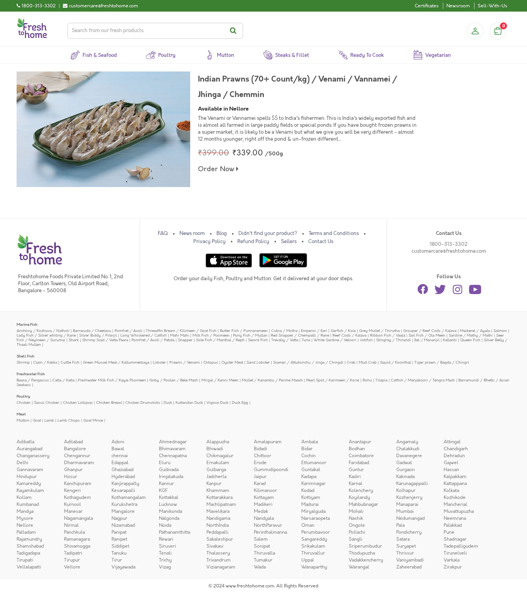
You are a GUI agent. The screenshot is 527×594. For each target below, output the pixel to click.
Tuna (306, 340)
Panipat (119, 532)
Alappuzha (217, 442)
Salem (261, 539)
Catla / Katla (63, 380)
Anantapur (360, 442)
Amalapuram (268, 442)
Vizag (165, 567)
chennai (119, 456)
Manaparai (407, 504)
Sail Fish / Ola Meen (427, 335)
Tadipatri (73, 553)
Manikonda (170, 511)
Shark (74, 340)
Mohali (356, 511)
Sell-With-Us (492, 6)
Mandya (25, 511)
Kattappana (455, 483)
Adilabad (73, 442)
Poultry (23, 396)
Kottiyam (310, 497)
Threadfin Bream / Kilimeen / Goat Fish (181, 331)
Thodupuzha (362, 553)
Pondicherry (409, 532)
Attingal (452, 442)
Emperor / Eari (314, 331)
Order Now (217, 169)
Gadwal (404, 463)
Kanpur (213, 483)
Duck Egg (240, 402)
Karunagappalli (412, 483)
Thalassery (218, 553)
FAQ (163, 233)
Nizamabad (123, 525)
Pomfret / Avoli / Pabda (153, 340)
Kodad (307, 490)
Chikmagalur (219, 456)
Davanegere (409, 456)
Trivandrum (218, 560)
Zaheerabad (409, 567)
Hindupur (27, 476)
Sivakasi (214, 546)
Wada (260, 567)
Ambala (309, 442)
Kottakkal (168, 497)
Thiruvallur (313, 553)
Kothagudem (77, 497)
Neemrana (455, 518)
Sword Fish (258, 340)
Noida (165, 525)
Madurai (310, 504)
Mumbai (405, 511)
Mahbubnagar (363, 504)
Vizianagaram (220, 567)
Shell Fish (25, 356)
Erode (260, 463)
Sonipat (262, 546)
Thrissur (405, 553)
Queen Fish (470, 340)
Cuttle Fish (70, 362)
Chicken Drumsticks (142, 402)
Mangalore (123, 511)
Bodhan (357, 449)
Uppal (307, 560)
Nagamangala (78, 518)
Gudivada (169, 469)
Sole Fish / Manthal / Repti (220, 340)
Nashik (356, 518)
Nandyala (264, 518)
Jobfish (366, 340)
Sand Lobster (258, 362)
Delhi (22, 463)
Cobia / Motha (284, 331)
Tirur (116, 560)
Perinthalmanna (270, 532)
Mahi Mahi (179, 335)
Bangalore (75, 449)
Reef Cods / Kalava (350, 335)
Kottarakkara (219, 497)
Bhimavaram (172, 449)
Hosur (70, 476)
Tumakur (263, 560)
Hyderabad (123, 476)
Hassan (451, 469)
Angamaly (407, 442)
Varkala (451, 560)
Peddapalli (217, 532)
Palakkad (453, 525)
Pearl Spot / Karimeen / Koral (332, 380)
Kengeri (72, 490)
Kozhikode (455, 497)
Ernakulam (217, 463)
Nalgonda (169, 518)
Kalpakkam (455, 476)
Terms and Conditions (334, 233)
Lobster (159, 362)
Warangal (359, 567)
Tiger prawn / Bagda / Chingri (441, 362)
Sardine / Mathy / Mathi (471, 335)
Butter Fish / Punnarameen (244, 331)
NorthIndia (217, 525)
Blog (221, 233)
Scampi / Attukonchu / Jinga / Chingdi (308, 362)
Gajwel (451, 463)
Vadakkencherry (366, 560)
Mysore (25, 518)
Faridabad (359, 463)
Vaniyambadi (410, 560)
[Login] (474, 30)
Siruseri (167, 546)
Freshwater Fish (31, 374)
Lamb (49, 420)
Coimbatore (361, 456)
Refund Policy (253, 241)
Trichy (165, 560)
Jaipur (260, 476)
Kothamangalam (128, 497)
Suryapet (406, 546)
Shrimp (23, 362)
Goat (37, 420)
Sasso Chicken (46, 402)
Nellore (25, 525)
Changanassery (33, 456)
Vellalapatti (29, 567)
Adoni (117, 442)
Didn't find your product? (267, 233)
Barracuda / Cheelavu (92, 331)
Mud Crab (368, 362)
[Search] (234, 30)
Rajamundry (29, 539)
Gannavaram (30, 469)
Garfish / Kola (343, 331)
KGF (163, 490)
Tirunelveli (455, 553)
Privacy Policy (209, 241)
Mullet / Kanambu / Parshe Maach (272, 380)
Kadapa (308, 476)
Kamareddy (29, 483)
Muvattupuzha (459, 511)
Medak (261, 511)
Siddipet (120, 546)
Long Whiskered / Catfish (143, 335)
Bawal (117, 449)
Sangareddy (314, 539)
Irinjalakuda (171, 476)
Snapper (185, 340)
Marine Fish (27, 324)
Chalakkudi (407, 449)
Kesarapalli (123, 490)
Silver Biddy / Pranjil (98, 335)
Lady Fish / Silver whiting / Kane (46, 335)
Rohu (367, 380)
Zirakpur (453, 567)
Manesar (73, 511)
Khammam (217, 490)
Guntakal (310, 469)
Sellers (289, 241)
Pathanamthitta (174, 532)
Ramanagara (77, 539)
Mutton (23, 420)
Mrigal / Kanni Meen (219, 380)
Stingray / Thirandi (393, 340)
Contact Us (320, 241)
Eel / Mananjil (426, 340)
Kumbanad (28, 504)
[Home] (32, 20)
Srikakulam (313, 546)
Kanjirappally (125, 483)
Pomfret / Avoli (128, 331)
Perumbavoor (315, 532)
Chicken (23, 402)
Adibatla (25, 442)
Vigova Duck (217, 402)
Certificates (427, 6)
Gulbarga (216, 469)
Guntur (356, 469)
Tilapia (381, 380)
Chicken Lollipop (78, 402)
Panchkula (74, 532)
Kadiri (355, 476)
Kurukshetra (124, 504)
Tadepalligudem (461, 546)
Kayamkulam (30, 490)
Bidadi (260, 449)
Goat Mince (93, 420)
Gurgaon (405, 469)
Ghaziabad (122, 469)
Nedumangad (410, 518)
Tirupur (72, 560)
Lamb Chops (68, 420)
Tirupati (25, 560)
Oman (307, 525)
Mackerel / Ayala (475, 331)
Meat (21, 414)
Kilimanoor (265, 490)
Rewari (166, 539)
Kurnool (72, 504)
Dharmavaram (79, 463)
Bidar (306, 449)
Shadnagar (455, 539)
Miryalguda (313, 511)
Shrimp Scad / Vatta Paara (105, 340)
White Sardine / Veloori (335, 340)
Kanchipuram (77, 483)
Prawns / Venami (184, 362)
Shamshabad (30, 546)
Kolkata (451, 490)
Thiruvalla (264, 553)
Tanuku (119, 553)
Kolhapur (406, 490)
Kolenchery (361, 490)
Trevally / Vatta (284, 340)
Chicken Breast (109, 402)
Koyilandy (359, 497)
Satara (403, 539)
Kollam (24, 497)
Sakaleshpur (219, 539)
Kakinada (405, 476)
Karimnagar (313, 483)
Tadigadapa (28, 553)
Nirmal (71, 525)
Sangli (355, 539)
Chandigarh (456, 449)
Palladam (26, 532)
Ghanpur (73, 469)
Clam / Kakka (45, 362)
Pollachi (357, 532)
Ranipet (119, 539)
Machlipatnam (221, 504)
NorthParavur (268, 525)
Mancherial (455, 504)
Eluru (165, 463)
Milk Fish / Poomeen (211, 335)
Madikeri (263, 504)
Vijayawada (123, 567)
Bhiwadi (214, 449)
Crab (351, 362)
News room (192, 233)
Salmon (500, 331)
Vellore (72, 567)
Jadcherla (216, 476)
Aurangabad (29, 449)
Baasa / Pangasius (33, 380)
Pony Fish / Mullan (250, 335)
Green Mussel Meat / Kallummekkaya (116, 362)
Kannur (166, 483)
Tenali (165, 553)
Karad (260, 483)
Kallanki (450, 340)
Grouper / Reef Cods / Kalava (429, 331)
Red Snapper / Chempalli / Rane (300, 335)
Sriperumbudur (365, 546)
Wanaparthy (314, 567)
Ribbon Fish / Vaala (387, 335)
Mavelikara (218, 511)
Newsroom (458, 6)
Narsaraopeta (315, 518)
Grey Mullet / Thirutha (379, 331)
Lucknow (168, 504)
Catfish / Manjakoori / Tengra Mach (423, 380)
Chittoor (262, 456)
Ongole (357, 525)
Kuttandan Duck (189, 402)
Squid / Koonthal (395, 362)
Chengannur (77, 456)
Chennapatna (173, 456)
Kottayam (264, 497)
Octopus (210, 362)
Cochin (308, 456)
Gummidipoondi (271, 469)
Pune (449, 532)
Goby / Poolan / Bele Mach (173, 380)
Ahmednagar (173, 442)
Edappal (119, 463)
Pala (400, 525)
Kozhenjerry (409, 497)
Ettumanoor (313, 463)
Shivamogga (77, 546)
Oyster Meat (232, 362)
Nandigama (218, 518)
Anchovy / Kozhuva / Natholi (43, 331)
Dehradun (454, 456)
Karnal (355, 483)
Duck (168, 402)
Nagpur (119, 518)
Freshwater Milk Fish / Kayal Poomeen (112, 380)
